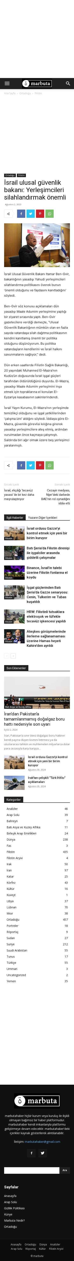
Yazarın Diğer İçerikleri (42, 517)
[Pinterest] (40, 214)
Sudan (11, 938)
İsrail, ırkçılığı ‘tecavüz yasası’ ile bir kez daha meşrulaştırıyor (19, 495)
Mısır (10, 913)
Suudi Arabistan (17, 950)
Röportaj (12, 932)
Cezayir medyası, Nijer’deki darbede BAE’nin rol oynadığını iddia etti (55, 497)
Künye (8, 1214)
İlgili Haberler (15, 517)
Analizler (12, 809)
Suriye (11, 944)
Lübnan (11, 907)
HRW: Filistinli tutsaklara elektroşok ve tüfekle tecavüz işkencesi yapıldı (46, 616)
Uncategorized (16, 975)
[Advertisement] (37, 39)
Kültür (10, 889)
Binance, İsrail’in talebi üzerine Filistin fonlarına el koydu (47, 572)
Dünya (11, 839)
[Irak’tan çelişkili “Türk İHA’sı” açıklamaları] (14, 783)
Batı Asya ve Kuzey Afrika (18, 707)
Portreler (12, 926)
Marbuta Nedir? (14, 1220)
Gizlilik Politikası (14, 1208)
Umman (12, 969)
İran (9, 870)
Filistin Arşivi (15, 858)
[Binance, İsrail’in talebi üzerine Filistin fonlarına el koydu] (14, 573)
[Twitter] (31, 214)
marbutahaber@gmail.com (42, 1142)
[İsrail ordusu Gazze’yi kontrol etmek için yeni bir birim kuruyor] (14, 533)
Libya (10, 901)
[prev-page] (6, 656)
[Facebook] (21, 214)
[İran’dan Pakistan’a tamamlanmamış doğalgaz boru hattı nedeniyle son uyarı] (37, 693)
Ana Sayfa (9, 93)
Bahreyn (12, 821)
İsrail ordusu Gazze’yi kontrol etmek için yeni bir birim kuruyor (47, 533)
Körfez (11, 883)
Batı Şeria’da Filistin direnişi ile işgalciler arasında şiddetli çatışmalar (48, 553)
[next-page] (13, 656)
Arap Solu (13, 815)
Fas (9, 846)
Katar (10, 876)
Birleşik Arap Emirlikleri (21, 833)
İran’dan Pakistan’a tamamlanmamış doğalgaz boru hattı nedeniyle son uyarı (34, 719)
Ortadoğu (25, 93)
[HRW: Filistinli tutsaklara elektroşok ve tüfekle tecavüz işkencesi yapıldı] (14, 616)
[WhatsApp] (49, 214)
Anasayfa (10, 1196)
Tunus (11, 956)
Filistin (38, 93)
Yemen (11, 981)
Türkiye (11, 963)
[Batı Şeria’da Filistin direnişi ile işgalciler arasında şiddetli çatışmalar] (14, 553)
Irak (9, 864)
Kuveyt (11, 895)
